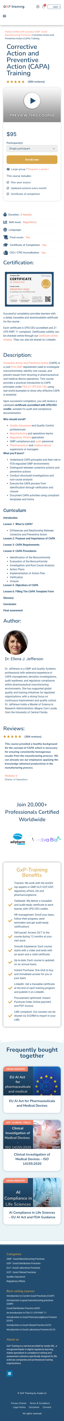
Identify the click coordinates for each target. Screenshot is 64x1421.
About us (13, 1339)
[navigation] (54, 7)
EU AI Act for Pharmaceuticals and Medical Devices (32, 1103)
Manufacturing (18, 433)
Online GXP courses (23, 31)
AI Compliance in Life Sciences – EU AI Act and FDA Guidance (32, 1214)
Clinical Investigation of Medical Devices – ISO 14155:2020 (32, 1159)
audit (38, 441)
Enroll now (32, 159)
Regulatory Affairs (20, 437)
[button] (4, 16)
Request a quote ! (38, 169)
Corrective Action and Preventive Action (26, 363)
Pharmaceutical (19, 445)
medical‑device (42, 445)
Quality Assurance (20, 425)
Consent (47, 1407)
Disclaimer (34, 1407)
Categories (14, 1254)
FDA (13, 366)
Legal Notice (19, 1407)
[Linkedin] (9, 1374)
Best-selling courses (20, 1291)
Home (8, 31)
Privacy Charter (18, 1403)
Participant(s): (15, 143)
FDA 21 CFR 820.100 (34, 386)
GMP (19, 366)
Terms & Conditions (40, 1403)
